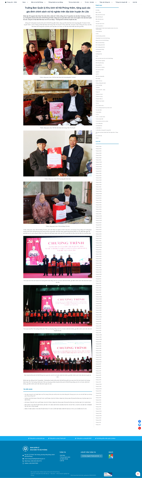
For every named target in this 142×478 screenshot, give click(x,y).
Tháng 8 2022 (98, 251)
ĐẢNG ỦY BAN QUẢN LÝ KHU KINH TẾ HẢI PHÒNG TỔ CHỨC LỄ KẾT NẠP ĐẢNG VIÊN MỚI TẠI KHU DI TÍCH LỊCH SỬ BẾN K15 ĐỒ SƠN (56, 408)
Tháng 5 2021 (98, 285)
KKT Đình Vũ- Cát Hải (100, 67)
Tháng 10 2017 (98, 361)
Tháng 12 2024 (99, 189)
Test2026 (97, 87)
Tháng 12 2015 (98, 411)
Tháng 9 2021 (98, 276)
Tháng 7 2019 (98, 323)
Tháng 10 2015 (98, 415)
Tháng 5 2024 (98, 204)
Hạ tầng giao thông (100, 49)
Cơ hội (97, 33)
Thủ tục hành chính (74, 2)
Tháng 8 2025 (98, 171)
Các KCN (97, 21)
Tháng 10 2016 (98, 388)
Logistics (97, 71)
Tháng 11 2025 (98, 164)
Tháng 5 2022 (98, 258)
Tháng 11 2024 (99, 191)
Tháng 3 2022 (98, 263)
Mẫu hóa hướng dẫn (100, 76)
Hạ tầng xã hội (99, 53)
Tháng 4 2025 (98, 180)
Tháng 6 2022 (98, 256)
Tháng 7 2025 (98, 173)
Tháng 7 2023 (98, 227)
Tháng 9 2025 (98, 168)
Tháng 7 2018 (98, 346)
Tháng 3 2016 (98, 404)
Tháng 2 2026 (98, 157)
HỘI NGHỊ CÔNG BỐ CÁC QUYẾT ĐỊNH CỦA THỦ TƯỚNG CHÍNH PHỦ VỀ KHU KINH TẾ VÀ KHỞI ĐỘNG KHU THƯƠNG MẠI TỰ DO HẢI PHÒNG (58, 402)
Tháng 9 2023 (98, 222)
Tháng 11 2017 (98, 359)
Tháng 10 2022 (99, 247)
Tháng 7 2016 (98, 395)
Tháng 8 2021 (98, 278)
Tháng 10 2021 (99, 274)
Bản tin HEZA (98, 12)
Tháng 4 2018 (98, 352)
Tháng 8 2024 (98, 198)
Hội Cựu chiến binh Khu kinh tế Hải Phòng (104, 58)
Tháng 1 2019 (98, 332)
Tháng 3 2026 (98, 155)
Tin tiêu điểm (98, 112)
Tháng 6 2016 (98, 397)
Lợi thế (97, 74)
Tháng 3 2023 (98, 236)
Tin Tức (97, 114)
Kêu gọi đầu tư (99, 65)
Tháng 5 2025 (98, 177)
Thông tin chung (99, 96)
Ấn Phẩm (97, 10)
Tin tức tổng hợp (99, 123)
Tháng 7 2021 (98, 281)
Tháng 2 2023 (98, 238)
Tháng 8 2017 (98, 366)
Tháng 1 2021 (98, 294)
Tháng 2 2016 (98, 406)
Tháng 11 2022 (99, 245)
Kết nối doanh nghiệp (100, 60)
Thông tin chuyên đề (121, 2)
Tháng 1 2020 (98, 314)
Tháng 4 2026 (98, 153)
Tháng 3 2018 (98, 355)
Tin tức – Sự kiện (89, 2)
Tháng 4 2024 (98, 207)
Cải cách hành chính (100, 23)
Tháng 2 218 (98, 422)
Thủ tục (97, 103)
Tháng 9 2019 (98, 319)
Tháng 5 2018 (98, 350)
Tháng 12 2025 (99, 162)
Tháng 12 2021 (99, 269)
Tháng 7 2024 (98, 200)
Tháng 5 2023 (98, 231)
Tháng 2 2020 (98, 312)
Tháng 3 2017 (98, 377)
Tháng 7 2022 (98, 254)
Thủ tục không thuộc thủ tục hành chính (104, 107)
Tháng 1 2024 (98, 213)
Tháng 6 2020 (98, 308)
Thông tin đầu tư (99, 98)
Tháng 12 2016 (98, 384)
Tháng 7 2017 (98, 368)
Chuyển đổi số (99, 31)
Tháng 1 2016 (98, 408)
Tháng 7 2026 (98, 146)
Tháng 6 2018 (98, 348)
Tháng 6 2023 (98, 229)
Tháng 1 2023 (98, 240)
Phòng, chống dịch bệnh (101, 83)
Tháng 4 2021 (98, 287)
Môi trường (98, 78)
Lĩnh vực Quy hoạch (100, 69)
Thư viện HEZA (99, 110)
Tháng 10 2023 (99, 220)
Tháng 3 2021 (98, 290)
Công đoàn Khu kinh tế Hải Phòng (103, 38)
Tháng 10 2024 (99, 193)
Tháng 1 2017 (98, 382)
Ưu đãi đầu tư (98, 127)
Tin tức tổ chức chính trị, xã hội (102, 121)
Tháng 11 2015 (98, 413)
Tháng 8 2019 (98, 321)
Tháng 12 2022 (99, 242)
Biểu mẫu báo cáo (99, 19)
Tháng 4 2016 (98, 402)
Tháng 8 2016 (98, 393)
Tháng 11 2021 (98, 272)
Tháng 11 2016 (98, 386)
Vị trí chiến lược (99, 135)
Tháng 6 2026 (98, 148)
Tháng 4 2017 (98, 375)
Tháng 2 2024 (98, 211)
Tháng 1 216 (98, 424)
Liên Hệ (135, 2)
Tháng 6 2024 (98, 202)
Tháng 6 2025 (98, 175)
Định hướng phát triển (100, 44)
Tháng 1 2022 (98, 267)
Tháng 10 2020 (99, 301)
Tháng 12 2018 (98, 334)
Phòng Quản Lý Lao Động (56, 2)
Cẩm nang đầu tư (99, 25)
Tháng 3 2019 (98, 330)
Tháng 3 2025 (98, 182)
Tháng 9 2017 (98, 364)
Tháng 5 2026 (98, 150)
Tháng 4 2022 (98, 260)
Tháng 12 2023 (99, 216)
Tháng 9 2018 (98, 341)
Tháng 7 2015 (98, 417)
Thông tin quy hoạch (100, 101)
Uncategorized (99, 125)
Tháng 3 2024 (98, 209)
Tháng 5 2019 (98, 328)
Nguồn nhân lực (99, 80)
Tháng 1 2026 (98, 159)
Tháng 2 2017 (98, 379)
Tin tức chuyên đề (99, 118)
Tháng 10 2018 (98, 339)
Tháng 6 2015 (98, 420)
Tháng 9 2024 (98, 195)
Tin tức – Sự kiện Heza (100, 116)
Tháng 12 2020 (99, 296)
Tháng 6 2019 (98, 325)
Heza (24, 2)
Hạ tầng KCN (98, 51)
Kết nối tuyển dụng (100, 62)
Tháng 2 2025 (98, 184)
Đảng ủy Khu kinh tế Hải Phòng (102, 40)
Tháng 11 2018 (98, 337)
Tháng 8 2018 (98, 343)
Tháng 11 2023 (98, 218)
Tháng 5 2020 (98, 310)
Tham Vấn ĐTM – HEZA (100, 89)
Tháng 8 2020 (98, 303)
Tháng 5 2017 (98, 373)
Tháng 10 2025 (99, 166)
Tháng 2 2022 (98, 265)
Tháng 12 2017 (98, 357)
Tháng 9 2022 (98, 249)
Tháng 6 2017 (98, 370)
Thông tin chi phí (99, 94)
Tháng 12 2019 (98, 316)
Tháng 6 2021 (98, 283)
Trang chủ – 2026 (12, 2)
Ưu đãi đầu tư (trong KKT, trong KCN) (103, 130)
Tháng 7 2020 (98, 305)
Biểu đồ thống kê (99, 16)
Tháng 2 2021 (98, 292)
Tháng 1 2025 (98, 186)
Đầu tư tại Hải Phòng (37, 2)
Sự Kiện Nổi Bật (99, 85)
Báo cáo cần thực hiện (100, 14)
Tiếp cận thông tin (105, 2)
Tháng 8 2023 (98, 224)
